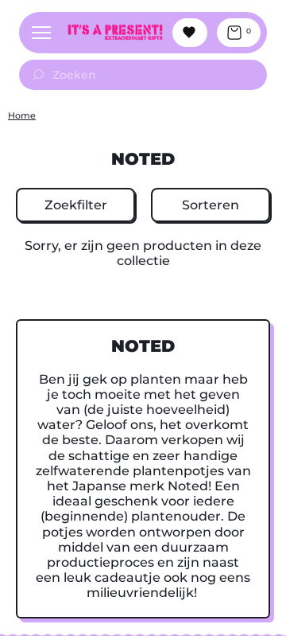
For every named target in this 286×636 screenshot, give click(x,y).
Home (22, 115)
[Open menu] (41, 32)
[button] (75, 205)
